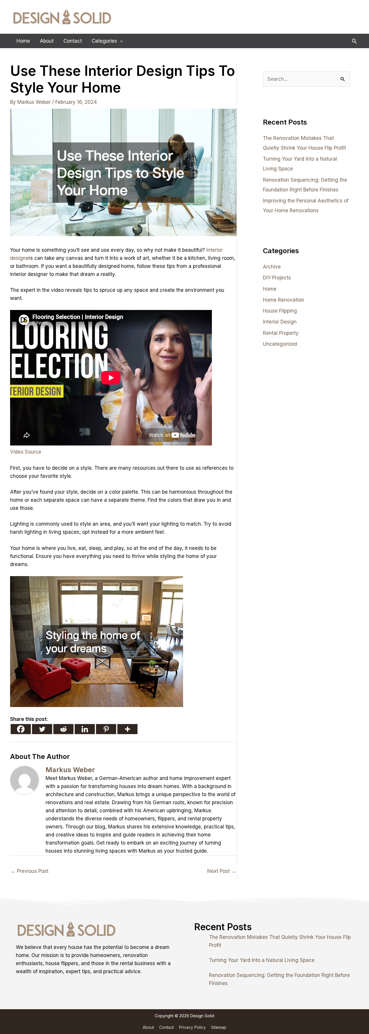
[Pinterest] (106, 729)
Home (269, 289)
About (148, 1027)
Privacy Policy (192, 1027)
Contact (166, 1027)
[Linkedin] (85, 729)
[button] (354, 41)
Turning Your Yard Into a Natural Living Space (262, 960)
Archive (272, 267)
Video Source (25, 452)
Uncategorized (280, 344)
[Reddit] (63, 729)
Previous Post (29, 871)
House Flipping (280, 311)
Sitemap (218, 1027)
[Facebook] (21, 729)
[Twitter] (42, 729)
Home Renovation (283, 300)
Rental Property (281, 333)
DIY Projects (277, 278)
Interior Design (280, 322)
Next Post (221, 871)
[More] (127, 729)
